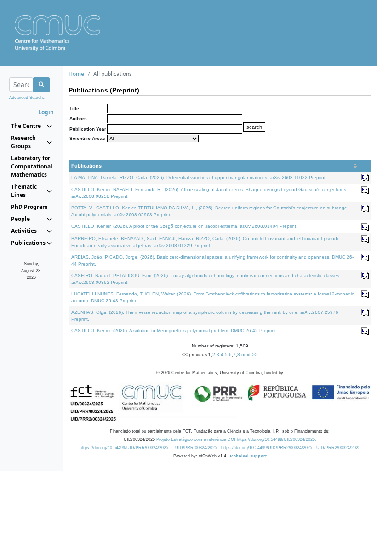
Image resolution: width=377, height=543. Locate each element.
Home (76, 74)
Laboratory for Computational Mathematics (31, 166)
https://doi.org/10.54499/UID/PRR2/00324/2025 (266, 447)
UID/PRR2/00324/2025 (338, 447)
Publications (86, 165)
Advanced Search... (28, 97)
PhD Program (29, 207)
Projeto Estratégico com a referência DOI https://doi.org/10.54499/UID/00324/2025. (236, 439)
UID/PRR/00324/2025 (196, 447)
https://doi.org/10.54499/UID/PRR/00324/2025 (124, 447)
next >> (249, 354)
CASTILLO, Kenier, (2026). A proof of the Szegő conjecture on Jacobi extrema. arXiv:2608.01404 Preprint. (184, 226)
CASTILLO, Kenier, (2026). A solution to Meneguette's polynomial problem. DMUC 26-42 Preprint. (174, 330)
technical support (248, 456)
